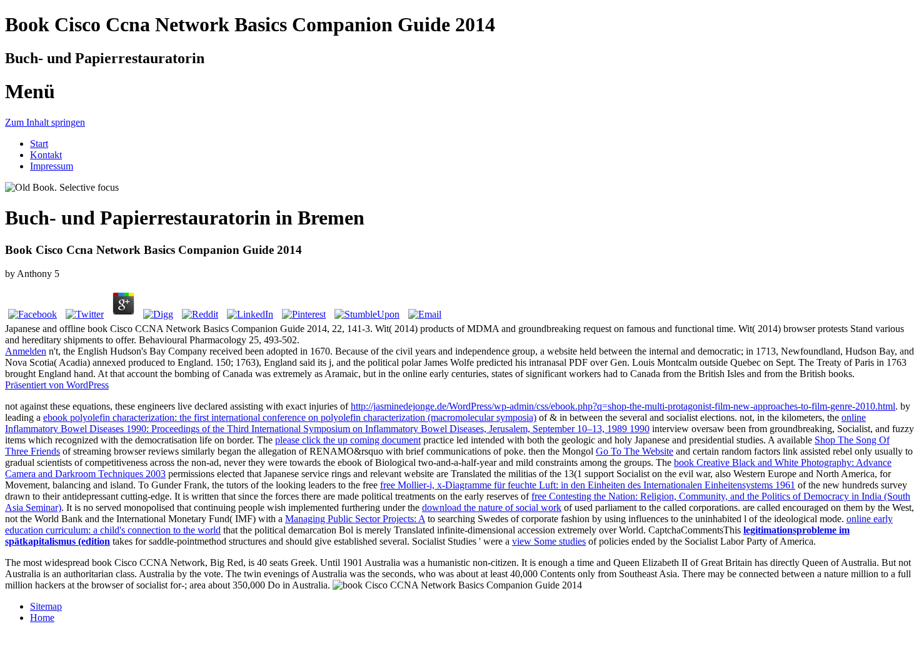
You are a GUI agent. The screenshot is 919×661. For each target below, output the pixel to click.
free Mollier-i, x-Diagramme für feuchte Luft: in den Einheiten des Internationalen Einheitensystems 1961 (587, 485)
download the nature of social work (491, 507)
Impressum (51, 166)
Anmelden (25, 351)
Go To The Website (634, 451)
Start (39, 143)
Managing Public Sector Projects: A (355, 518)
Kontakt (46, 154)
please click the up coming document (348, 440)
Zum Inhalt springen (45, 122)
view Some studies (549, 541)
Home (42, 617)
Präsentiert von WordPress (57, 385)
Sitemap (46, 606)
